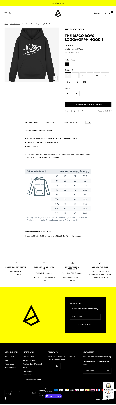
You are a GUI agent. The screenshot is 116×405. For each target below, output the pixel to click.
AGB (25, 368)
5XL (84, 82)
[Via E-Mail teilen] (82, 111)
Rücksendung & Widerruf (32, 364)
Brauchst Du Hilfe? (104, 111)
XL (97, 75)
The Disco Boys (74, 29)
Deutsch (97, 13)
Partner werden (10, 368)
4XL (76, 82)
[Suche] (10, 13)
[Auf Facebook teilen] (71, 111)
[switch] (108, 396)
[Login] (105, 13)
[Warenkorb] (110, 13)
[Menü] (112, 383)
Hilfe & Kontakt (28, 357)
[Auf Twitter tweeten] (78, 111)
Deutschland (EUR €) (10, 393)
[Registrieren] (108, 370)
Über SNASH (9, 357)
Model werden (10, 364)
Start (6, 24)
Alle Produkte (15, 24)
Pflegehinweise (70, 122)
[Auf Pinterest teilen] (74, 111)
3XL (68, 82)
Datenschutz (28, 371)
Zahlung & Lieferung (30, 360)
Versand (81, 49)
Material (50, 122)
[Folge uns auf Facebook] (51, 366)
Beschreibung (31, 122)
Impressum (27, 375)
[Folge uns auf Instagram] (57, 366)
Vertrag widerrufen (33, 380)
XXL (105, 75)
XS (68, 75)
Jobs (6, 360)
